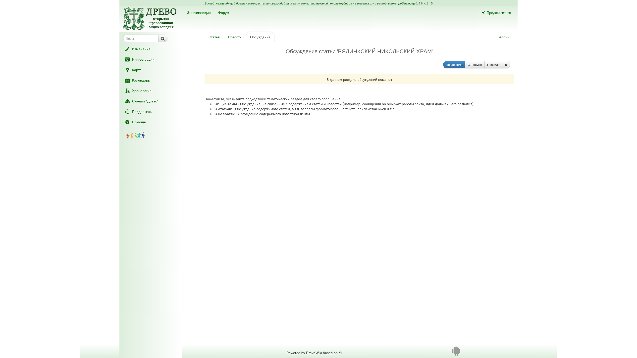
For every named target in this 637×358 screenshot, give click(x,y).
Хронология (142, 90)
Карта (137, 69)
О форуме (475, 64)
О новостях (224, 113)
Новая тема (454, 64)
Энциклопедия (199, 12)
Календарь (141, 80)
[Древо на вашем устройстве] (456, 352)
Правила (493, 64)
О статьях (223, 108)
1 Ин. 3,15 (426, 3)
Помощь (139, 121)
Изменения (141, 48)
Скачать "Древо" (145, 100)
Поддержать (142, 111)
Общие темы (225, 103)
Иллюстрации (143, 59)
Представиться (499, 12)
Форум (223, 12)
